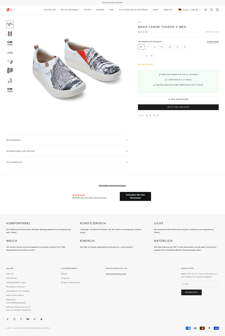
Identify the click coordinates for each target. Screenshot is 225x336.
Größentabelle (213, 41)
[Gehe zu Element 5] (10, 61)
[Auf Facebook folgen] (7, 319)
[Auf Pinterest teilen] (154, 115)
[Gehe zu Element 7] (10, 80)
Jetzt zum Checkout (178, 107)
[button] (189, 10)
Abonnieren (191, 292)
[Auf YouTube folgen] (28, 319)
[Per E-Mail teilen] (158, 115)
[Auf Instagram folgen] (14, 319)
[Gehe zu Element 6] (10, 71)
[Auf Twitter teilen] (150, 115)
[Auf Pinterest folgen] (21, 319)
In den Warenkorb (178, 99)
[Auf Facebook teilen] (147, 115)
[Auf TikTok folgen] (34, 319)
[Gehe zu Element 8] (10, 90)
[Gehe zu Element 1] (10, 24)
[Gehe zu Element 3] (10, 43)
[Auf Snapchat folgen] (41, 319)
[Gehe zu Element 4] (10, 52)
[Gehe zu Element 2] (10, 33)
